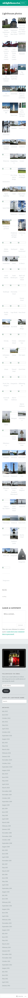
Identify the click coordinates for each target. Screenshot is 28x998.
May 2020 (5, 781)
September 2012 (7, 965)
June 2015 (5, 899)
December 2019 (7, 791)
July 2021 (5, 742)
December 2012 (7, 954)
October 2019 (6, 798)
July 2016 (5, 874)
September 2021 (7, 735)
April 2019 (5, 819)
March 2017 (5, 871)
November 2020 (7, 760)
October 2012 (6, 961)
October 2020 (6, 763)
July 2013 (5, 933)
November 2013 (7, 923)
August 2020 (6, 770)
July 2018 (5, 850)
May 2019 (5, 815)
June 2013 (5, 937)
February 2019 (6, 826)
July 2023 (5, 711)
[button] (6, 28)
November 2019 (7, 794)
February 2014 (6, 919)
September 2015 (7, 888)
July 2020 (5, 774)
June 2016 (5, 878)
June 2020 (5, 777)
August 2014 (6, 909)
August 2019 (6, 805)
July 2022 (5, 721)
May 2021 (5, 746)
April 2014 (5, 916)
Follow (6, 691)
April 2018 (5, 857)
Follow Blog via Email (11, 673)
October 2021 (6, 732)
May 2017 (5, 867)
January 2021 (6, 756)
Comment (20, 625)
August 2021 (6, 739)
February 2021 (6, 753)
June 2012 (5, 975)
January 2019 (6, 829)
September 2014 (7, 906)
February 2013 (6, 947)
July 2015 (4, 895)
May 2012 (5, 978)
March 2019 (5, 822)
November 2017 (7, 860)
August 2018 (6, 846)
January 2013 (6, 951)
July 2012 (5, 971)
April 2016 (5, 885)
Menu (23, 3)
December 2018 (7, 833)
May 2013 (5, 940)
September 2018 (7, 843)
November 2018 (7, 836)
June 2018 (5, 853)
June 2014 (5, 912)
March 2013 (5, 944)
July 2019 (5, 808)
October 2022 (6, 718)
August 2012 (6, 968)
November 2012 (7, 958)
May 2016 (5, 881)
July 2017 (4, 864)
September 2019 (7, 801)
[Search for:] (14, 701)
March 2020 (6, 787)
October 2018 (6, 840)
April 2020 (5, 784)
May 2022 (5, 725)
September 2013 (7, 926)
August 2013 (6, 930)
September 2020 (7, 767)
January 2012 (6, 985)
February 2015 (6, 902)
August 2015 (5, 892)
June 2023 (5, 715)
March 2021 (5, 749)
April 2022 (5, 728)
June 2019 (5, 812)
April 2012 (5, 982)
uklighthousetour (12, 3)
